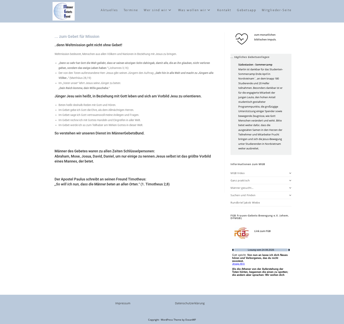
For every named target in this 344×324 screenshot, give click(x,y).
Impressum (122, 303)
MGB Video (238, 173)
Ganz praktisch (240, 180)
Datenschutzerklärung (190, 303)
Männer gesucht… (242, 188)
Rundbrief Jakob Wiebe (245, 202)
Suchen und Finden (243, 195)
